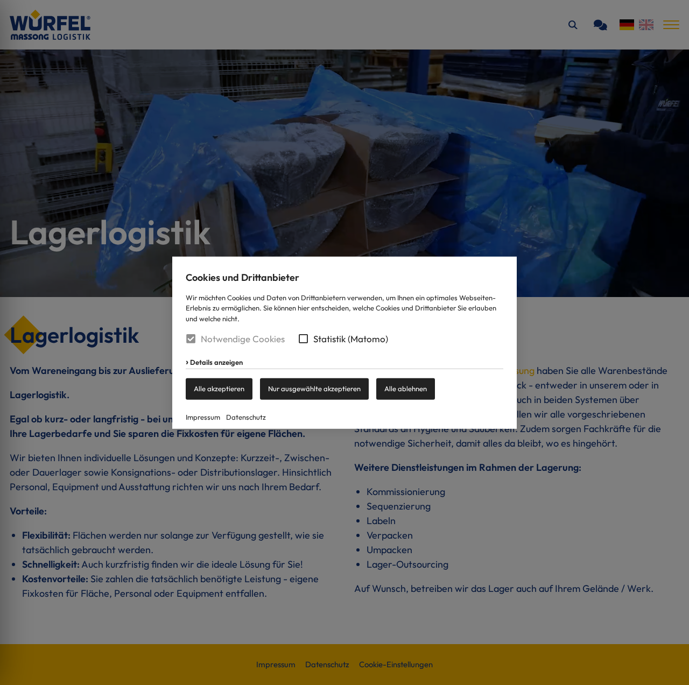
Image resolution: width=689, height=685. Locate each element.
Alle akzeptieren (219, 388)
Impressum (203, 417)
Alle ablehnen (405, 388)
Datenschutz (246, 417)
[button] (303, 339)
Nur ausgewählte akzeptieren (314, 388)
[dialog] (344, 342)
